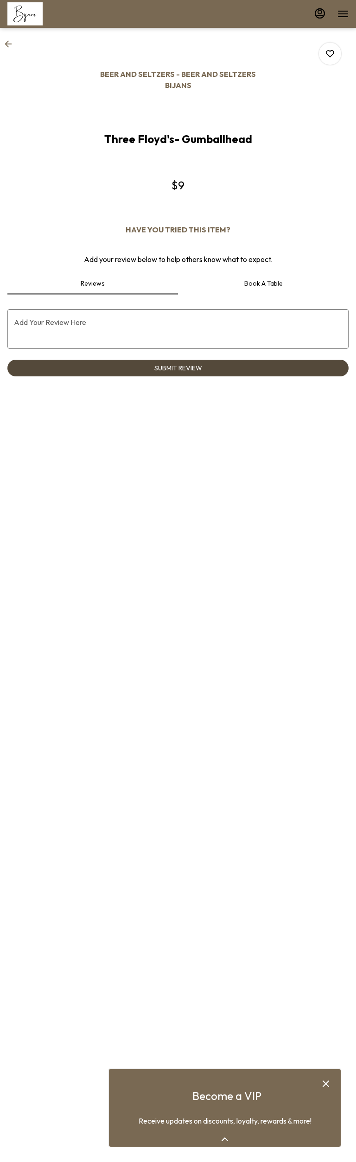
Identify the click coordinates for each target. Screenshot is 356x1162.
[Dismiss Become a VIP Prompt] (326, 1084)
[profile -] (319, 13)
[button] (11, 44)
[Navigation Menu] (343, 14)
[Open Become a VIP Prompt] (224, 1139)
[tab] (92, 283)
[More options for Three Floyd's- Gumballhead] (330, 54)
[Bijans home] (49, 13)
